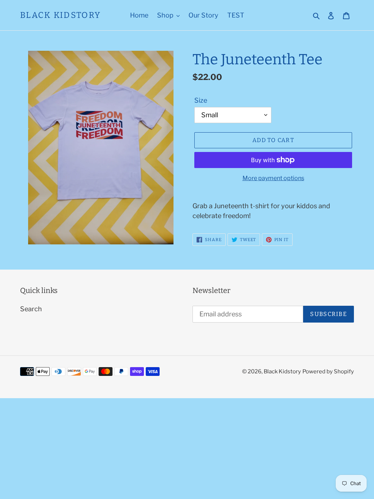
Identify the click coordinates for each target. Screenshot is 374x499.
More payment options (273, 178)
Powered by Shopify (328, 371)
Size (200, 100)
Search (31, 309)
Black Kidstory (60, 15)
